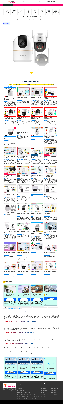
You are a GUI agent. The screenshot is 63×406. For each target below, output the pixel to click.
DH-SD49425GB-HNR (34, 250)
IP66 (17, 84)
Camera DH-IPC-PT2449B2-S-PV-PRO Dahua (23, 118)
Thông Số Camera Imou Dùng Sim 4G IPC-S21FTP (10, 295)
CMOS (49, 84)
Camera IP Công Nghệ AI (7, 86)
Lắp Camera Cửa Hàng (54, 390)
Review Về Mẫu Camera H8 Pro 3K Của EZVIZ (23, 295)
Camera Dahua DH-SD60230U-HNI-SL (37, 176)
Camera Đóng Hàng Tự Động (10, 368)
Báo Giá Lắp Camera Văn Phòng (50, 369)
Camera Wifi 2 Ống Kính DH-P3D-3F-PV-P (37, 234)
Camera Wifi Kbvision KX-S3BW (13, 307)
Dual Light (34, 84)
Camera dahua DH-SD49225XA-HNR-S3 (49, 194)
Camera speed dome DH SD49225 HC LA (23, 194)
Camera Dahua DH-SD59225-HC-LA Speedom (37, 213)
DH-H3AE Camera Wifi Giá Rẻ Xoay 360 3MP (9, 99)
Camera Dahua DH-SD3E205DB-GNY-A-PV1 (9, 157)
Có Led (11, 84)
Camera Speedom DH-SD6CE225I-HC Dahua (50, 271)
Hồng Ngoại (28, 84)
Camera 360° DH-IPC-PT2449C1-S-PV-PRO (10, 138)
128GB (14, 84)
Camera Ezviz (43, 394)
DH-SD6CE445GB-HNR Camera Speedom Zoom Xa (22, 157)
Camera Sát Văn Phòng (54, 388)
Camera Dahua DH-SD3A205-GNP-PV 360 (23, 213)
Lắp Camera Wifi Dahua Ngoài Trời (50, 232)
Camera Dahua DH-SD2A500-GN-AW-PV (23, 252)
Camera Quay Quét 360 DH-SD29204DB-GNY (36, 98)
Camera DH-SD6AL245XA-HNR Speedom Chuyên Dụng (49, 137)
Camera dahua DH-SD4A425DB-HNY (23, 271)
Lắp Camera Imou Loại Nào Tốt (36, 368)
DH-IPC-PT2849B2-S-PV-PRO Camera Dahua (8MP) (35, 118)
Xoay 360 (52, 84)
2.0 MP (40, 84)
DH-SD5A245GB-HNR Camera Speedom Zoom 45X (49, 213)
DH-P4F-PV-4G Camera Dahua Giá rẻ (23, 232)
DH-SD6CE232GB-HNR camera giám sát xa (36, 157)
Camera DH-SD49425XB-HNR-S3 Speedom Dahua (36, 271)
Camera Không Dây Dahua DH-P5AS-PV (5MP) (50, 98)
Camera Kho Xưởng (54, 392)
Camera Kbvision (44, 390)
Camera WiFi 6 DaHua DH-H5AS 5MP (22, 133)
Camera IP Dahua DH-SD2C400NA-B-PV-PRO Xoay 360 (10, 252)
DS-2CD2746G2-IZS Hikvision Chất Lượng (15, 308)
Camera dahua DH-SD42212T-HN (9, 212)
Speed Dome (44, 84)
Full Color (23, 84)
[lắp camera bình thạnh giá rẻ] (11, 1)
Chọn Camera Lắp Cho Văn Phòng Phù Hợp (50, 294)
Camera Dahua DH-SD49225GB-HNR (50, 252)
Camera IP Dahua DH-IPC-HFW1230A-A (25, 307)
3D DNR (20, 84)
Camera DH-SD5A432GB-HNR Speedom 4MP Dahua (9, 195)
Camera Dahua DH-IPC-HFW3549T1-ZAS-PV (40, 307)
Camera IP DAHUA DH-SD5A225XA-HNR (10, 232)
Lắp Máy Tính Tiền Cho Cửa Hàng (36, 295)
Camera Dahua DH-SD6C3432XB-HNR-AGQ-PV (23, 176)
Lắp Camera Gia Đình (54, 386)
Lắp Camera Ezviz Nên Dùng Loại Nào (23, 368)
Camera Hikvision (44, 388)
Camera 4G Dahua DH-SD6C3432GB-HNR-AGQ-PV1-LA (49, 118)
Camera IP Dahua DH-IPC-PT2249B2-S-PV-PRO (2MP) (8, 118)
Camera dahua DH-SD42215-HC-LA (37, 193)
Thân (37, 84)
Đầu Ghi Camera (44, 396)
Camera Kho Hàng (54, 394)
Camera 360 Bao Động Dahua (32, 17)
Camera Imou (43, 392)
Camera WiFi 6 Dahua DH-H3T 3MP (37, 137)
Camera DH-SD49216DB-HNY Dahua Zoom (22, 97)
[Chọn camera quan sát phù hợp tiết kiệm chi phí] (59, 12)
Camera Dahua (43, 386)
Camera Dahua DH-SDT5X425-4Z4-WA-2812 (50, 157)
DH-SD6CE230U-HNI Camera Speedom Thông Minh (49, 176)
